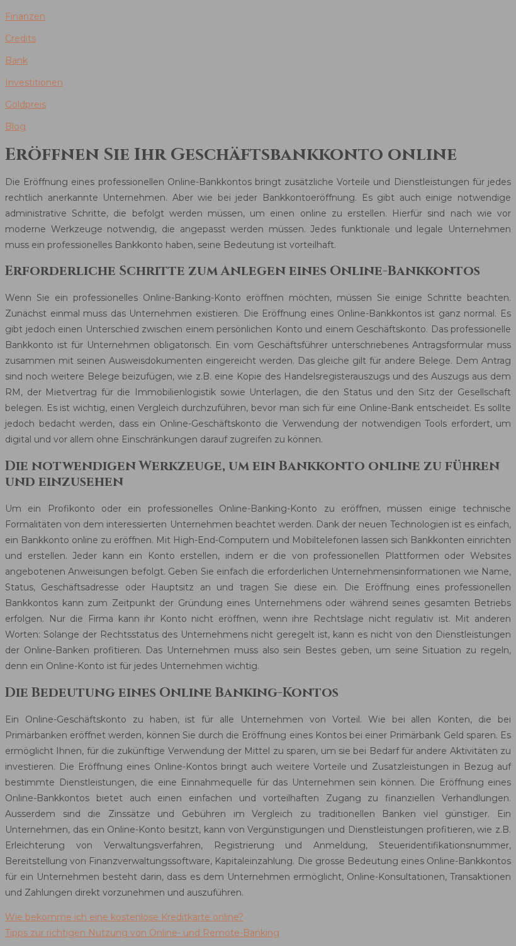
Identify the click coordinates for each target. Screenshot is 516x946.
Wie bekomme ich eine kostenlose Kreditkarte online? (124, 917)
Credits (20, 38)
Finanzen (25, 16)
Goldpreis (25, 104)
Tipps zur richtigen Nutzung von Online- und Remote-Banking (142, 932)
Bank (16, 60)
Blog (15, 126)
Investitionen (34, 82)
